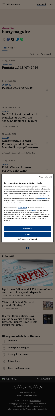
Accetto (28, 234)
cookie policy (43, 198)
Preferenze (27, 228)
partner (33, 210)
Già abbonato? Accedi (27, 239)
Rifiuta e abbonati (44, 177)
